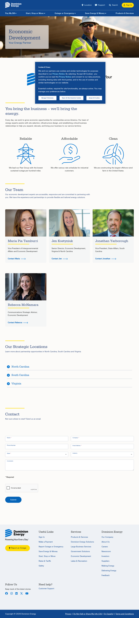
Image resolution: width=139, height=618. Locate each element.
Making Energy (108, 566)
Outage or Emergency (64, 13)
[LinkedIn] (16, 593)
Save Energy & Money (95, 13)
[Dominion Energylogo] (13, 5)
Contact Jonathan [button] (103, 259)
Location (88, 5)
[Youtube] (26, 593)
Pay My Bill (10, 13)
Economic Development (81, 556)
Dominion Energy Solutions (82, 542)
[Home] (17, 535)
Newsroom (106, 551)
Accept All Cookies (94, 98)
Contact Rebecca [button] (15, 322)
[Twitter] (21, 593)
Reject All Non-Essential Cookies (71, 98)
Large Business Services (81, 547)
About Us (106, 542)
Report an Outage (18, 548)
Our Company (107, 537)
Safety (41, 566)
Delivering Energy (109, 570)
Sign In (42, 537)
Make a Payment (46, 542)
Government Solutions (80, 551)
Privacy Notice (58, 74)
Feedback (106, 575)
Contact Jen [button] (57, 259)
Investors (105, 556)
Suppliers (105, 561)
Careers (105, 547)
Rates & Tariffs (45, 561)
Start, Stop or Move (35, 13)
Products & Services (125, 13)
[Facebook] (6, 593)
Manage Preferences (47, 98)
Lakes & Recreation (79, 561)
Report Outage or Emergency (51, 547)
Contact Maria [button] (14, 259)
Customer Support (46, 588)
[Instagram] (11, 593)
